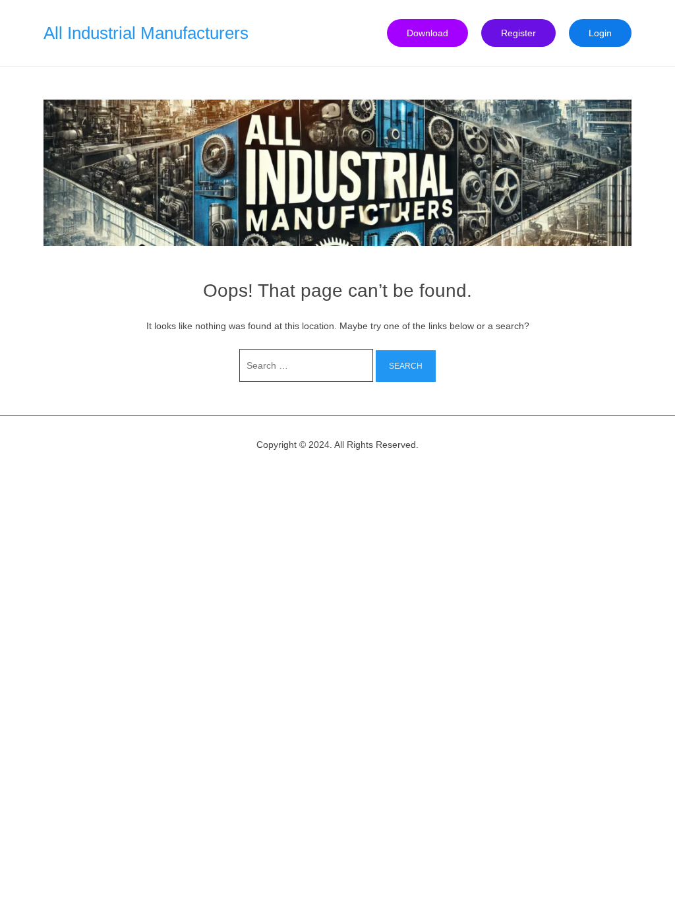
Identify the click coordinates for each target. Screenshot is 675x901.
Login (600, 33)
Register (518, 33)
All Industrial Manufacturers (146, 33)
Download (427, 33)
